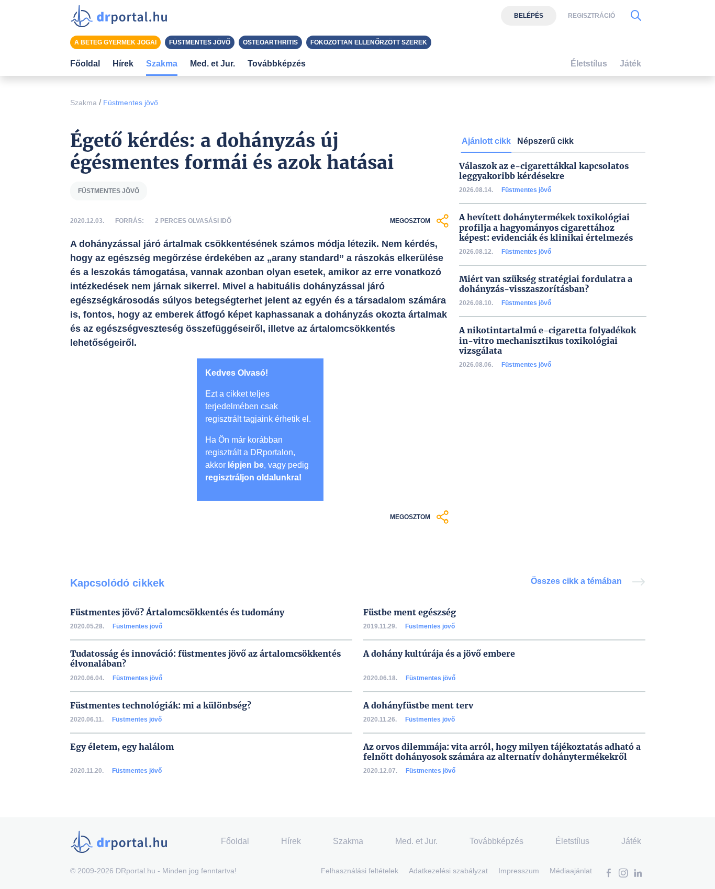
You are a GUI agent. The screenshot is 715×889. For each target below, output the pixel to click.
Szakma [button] (161, 63)
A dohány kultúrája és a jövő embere (439, 654)
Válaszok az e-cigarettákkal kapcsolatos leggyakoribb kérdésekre (544, 171)
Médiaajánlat (571, 871)
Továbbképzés (277, 63)
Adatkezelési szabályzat (448, 871)
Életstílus (589, 63)
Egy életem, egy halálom (122, 747)
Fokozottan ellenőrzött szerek (368, 42)
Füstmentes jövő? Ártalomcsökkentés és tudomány (177, 612)
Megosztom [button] (410, 220)
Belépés (528, 15)
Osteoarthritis (270, 42)
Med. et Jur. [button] (212, 63)
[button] (608, 874)
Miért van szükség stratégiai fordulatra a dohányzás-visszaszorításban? (545, 284)
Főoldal (85, 63)
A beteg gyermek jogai (115, 42)
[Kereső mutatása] (636, 15)
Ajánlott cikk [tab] (486, 141)
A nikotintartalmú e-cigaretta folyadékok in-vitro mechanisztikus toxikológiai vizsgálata (547, 340)
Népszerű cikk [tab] (545, 141)
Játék (630, 63)
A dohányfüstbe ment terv (418, 706)
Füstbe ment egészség (409, 612)
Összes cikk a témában (577, 581)
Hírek (123, 63)
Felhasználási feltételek (359, 871)
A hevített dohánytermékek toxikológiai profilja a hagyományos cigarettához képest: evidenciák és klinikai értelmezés (546, 227)
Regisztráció (591, 15)
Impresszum (518, 871)
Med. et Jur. (416, 841)
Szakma (83, 102)
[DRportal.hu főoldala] (122, 15)
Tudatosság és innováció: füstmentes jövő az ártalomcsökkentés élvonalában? (205, 659)
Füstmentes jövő (130, 102)
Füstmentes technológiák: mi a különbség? (160, 706)
